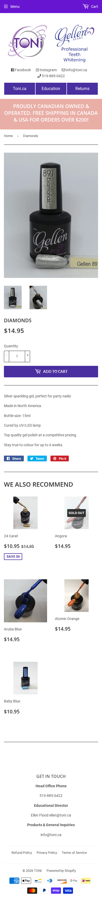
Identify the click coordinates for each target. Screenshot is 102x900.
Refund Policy (22, 853)
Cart (94, 6)
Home (8, 136)
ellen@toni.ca (60, 815)
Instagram (48, 70)
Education (51, 88)
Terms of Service (74, 853)
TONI (38, 871)
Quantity (11, 346)
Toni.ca (19, 88)
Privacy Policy (47, 853)
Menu (15, 6)
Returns (82, 88)
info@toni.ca (76, 70)
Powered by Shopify (61, 871)
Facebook (22, 70)
